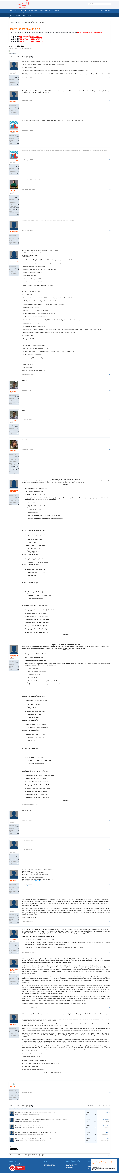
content (17, 1114)
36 (18, 108)
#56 (109, 921)
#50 (109, 449)
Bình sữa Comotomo (71, 1164)
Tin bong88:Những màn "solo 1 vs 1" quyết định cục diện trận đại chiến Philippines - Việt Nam (41, 1119)
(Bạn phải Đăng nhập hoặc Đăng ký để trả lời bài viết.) (99, 1105)
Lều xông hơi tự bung (49, 1165)
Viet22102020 (13, 910)
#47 (109, 374)
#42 (109, 100)
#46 (109, 230)
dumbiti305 (12, 101)
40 (18, 458)
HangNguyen (13, 450)
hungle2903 (12, 391)
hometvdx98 (13, 821)
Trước (23, 56)
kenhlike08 (12, 880)
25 (18, 499)
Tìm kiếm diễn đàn (15, 15)
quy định (14, 53)
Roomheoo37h (13, 231)
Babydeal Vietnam (49, 1164)
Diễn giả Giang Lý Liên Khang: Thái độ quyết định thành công (32, 1125)
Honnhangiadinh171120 (13, 970)
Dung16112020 (13, 939)
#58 (109, 1008)
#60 (109, 1092)
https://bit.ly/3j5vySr (35, 880)
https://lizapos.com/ (14, 473)
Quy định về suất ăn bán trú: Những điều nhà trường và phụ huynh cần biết (36, 1132)
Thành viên (33, 11)
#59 (109, 1077)
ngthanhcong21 (13, 261)
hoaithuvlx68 (13, 850)
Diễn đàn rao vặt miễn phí (15, 1164)
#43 (109, 130)
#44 (109, 159)
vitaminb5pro (13, 71)
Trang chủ (13, 11)
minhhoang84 (13, 131)
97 (18, 269)
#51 (109, 639)
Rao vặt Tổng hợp (35, 1114)
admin (28, 48)
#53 (109, 820)
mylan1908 (18, 1121)
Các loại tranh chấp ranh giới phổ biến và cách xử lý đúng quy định (33, 1138)
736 (18, 1094)
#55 (109, 885)
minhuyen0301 (18, 1127)
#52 (109, 804)
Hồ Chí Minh (16, 209)
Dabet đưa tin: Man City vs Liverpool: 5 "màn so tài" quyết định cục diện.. (35, 1112)
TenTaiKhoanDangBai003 (13, 490)
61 (18, 199)
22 (18, 917)
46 (18, 398)
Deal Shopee (69, 1167)
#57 (109, 952)
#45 (109, 189)
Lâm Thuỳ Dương (12, 191)
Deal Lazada (69, 1165)
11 (18, 79)
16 (18, 1097)
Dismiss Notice (116, 1160)
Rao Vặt (56, 11)
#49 (109, 420)
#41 (109, 78)
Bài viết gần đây (27, 15)
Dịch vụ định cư (45, 11)
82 (18, 887)
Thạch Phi (12, 1086)
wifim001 (17, 1134)
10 (18, 947)
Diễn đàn (23, 11)
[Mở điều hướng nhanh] (108, 22)
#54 (109, 849)
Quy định (18, 48)
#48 (109, 390)
